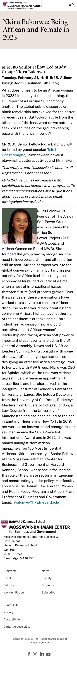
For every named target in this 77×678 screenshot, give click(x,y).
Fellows (9, 585)
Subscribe (48, 592)
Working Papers (14, 592)
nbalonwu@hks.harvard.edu (36, 502)
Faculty (47, 578)
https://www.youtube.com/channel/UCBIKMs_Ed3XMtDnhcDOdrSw (49, 654)
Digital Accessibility (17, 626)
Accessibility (12, 619)
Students (48, 585)
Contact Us (11, 605)
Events (8, 578)
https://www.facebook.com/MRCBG (29, 654)
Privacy (8, 612)
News (45, 571)
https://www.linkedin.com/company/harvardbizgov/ (42, 654)
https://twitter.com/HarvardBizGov (35, 654)
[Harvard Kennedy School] (24, 5)
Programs (10, 571)
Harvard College (40, 642)
